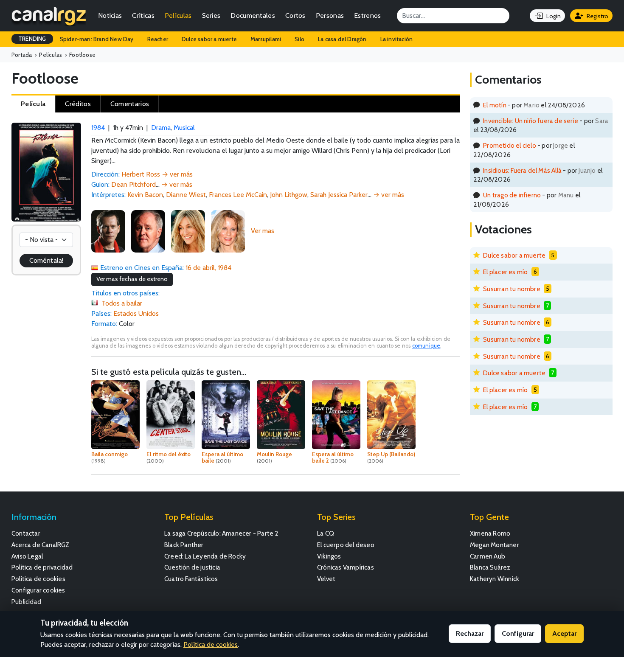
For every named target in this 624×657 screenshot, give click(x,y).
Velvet (326, 579)
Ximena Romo (490, 533)
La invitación (396, 39)
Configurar (518, 633)
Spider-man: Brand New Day (97, 39)
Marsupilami (265, 39)
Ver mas (262, 231)
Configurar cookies (38, 590)
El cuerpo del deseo (345, 545)
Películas (178, 15)
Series (211, 15)
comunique (426, 346)
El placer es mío (505, 272)
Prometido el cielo (509, 145)
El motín (494, 105)
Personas (330, 15)
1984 (98, 128)
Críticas (143, 15)
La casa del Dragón (342, 39)
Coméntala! (46, 260)
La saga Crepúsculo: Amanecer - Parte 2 (221, 533)
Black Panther (184, 545)
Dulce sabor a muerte (209, 39)
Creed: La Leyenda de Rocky (205, 556)
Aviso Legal (27, 556)
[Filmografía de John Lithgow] (148, 231)
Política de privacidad (42, 567)
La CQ (325, 533)
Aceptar (564, 633)
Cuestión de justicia (192, 567)
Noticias (110, 15)
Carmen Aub (487, 556)
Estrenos (367, 15)
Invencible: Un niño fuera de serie (530, 121)
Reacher (157, 39)
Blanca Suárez (490, 567)
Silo (299, 39)
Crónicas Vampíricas (345, 567)
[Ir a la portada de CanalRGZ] (48, 15)
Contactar (25, 533)
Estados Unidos (136, 313)
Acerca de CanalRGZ (40, 545)
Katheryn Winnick (494, 579)
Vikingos (329, 556)
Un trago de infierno (512, 195)
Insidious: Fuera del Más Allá (522, 170)
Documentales (252, 15)
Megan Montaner (494, 545)
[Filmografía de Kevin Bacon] (108, 231)
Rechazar (469, 633)
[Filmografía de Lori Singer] (228, 231)
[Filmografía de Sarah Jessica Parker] (188, 231)
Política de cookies (38, 579)
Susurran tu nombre (511, 289)
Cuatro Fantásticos (191, 579)
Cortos (295, 15)
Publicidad (26, 602)
